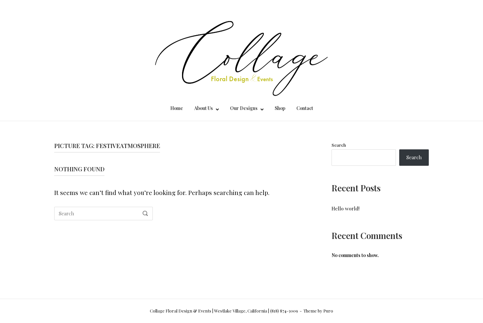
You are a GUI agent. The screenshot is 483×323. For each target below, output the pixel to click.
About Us (203, 108)
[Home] (242, 52)
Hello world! (345, 208)
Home (176, 108)
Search (339, 145)
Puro (328, 310)
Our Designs (244, 108)
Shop (280, 108)
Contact (304, 108)
